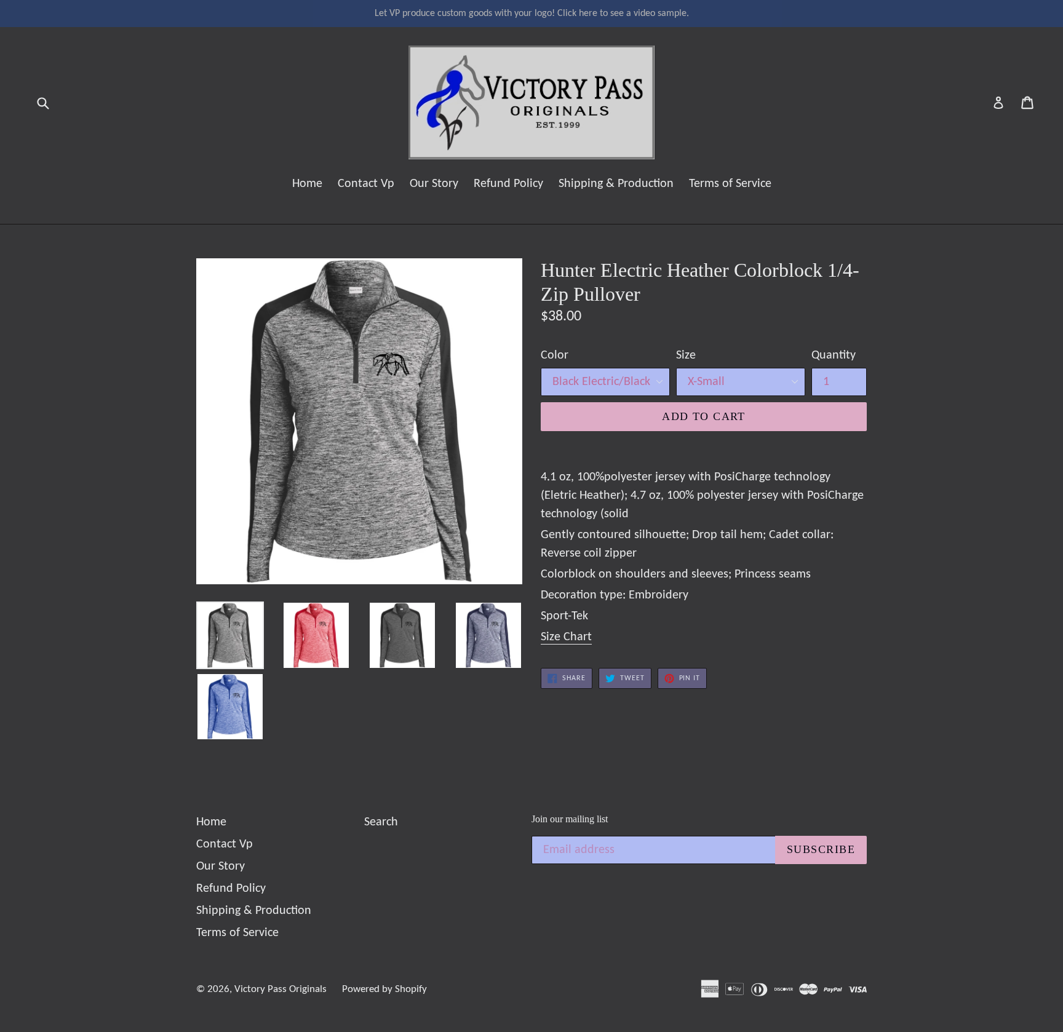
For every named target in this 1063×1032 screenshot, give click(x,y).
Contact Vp (366, 184)
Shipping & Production (616, 184)
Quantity (833, 355)
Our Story (434, 184)
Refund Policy (508, 184)
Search (381, 822)
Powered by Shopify (384, 989)
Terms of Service (730, 184)
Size (686, 355)
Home (307, 184)
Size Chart (566, 637)
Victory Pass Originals (280, 989)
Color (554, 355)
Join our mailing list (570, 819)
